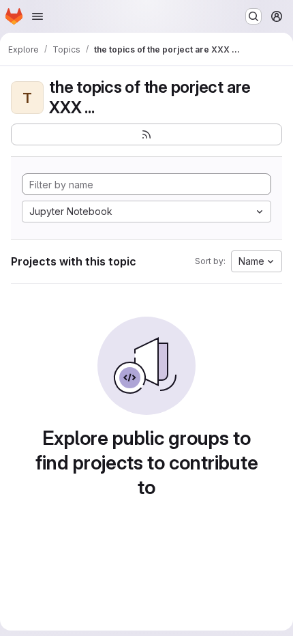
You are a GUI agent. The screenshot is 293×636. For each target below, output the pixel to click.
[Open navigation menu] (37, 16)
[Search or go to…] (253, 16)
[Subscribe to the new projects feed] (146, 134)
